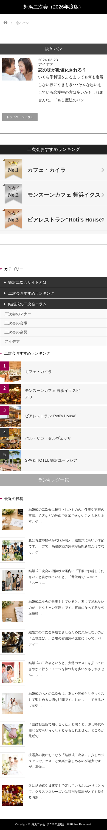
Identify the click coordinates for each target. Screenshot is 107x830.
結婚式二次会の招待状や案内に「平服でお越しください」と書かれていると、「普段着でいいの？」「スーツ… (66, 577)
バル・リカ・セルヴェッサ (48, 438)
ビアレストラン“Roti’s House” (51, 416)
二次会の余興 (15, 332)
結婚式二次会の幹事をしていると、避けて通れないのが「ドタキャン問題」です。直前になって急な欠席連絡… (66, 607)
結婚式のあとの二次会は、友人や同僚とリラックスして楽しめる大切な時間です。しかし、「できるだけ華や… (66, 699)
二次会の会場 (15, 323)
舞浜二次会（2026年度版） (49, 824)
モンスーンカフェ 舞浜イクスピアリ (52, 393)
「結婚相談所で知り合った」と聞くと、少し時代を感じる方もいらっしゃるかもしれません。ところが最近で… (66, 730)
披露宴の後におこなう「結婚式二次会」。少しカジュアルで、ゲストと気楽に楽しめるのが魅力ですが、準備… (66, 761)
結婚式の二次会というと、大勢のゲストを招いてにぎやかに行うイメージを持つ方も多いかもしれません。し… (66, 669)
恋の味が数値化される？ (62, 69)
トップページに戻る (19, 117)
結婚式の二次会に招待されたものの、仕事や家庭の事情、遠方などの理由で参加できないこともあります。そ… (66, 515)
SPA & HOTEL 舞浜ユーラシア (51, 460)
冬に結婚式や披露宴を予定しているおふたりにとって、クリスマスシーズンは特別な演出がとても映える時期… (66, 791)
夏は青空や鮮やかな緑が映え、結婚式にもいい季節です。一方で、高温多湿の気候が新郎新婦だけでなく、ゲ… (66, 546)
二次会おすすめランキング (31, 293)
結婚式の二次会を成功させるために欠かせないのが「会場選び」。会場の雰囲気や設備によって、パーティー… (66, 638)
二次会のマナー (17, 314)
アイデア (46, 64)
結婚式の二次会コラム (27, 304)
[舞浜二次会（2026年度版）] (53, 7)
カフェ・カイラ (38, 371)
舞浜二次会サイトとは (27, 282)
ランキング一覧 (53, 480)
